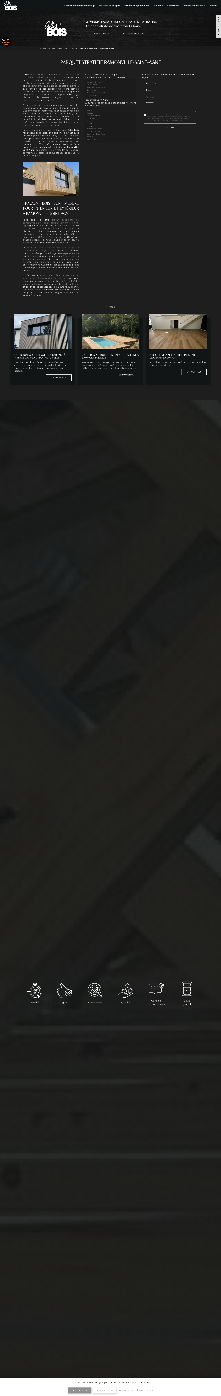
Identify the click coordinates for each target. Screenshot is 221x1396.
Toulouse (90, 137)
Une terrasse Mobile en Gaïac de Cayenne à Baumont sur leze (110, 356)
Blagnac (90, 113)
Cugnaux (90, 121)
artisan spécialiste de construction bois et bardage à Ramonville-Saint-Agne (51, 223)
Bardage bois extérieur (96, 93)
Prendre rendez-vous (194, 5)
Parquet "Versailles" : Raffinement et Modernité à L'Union (173, 356)
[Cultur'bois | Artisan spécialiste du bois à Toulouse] (10, 5)
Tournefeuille (92, 139)
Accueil (43, 48)
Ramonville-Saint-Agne (67, 48)
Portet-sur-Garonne (94, 129)
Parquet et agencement (136, 5)
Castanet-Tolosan (93, 116)
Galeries (157, 5)
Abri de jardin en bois (95, 82)
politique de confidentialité (171, 120)
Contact (213, 5)
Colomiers (91, 118)
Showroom (173, 5)
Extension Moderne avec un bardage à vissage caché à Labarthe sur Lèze (39, 356)
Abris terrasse (92, 85)
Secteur (51, 48)
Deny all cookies (105, 1390)
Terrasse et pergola (109, 5)
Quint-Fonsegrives (94, 131)
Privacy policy (146, 1390)
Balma (89, 110)
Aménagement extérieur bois (98, 87)
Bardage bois (92, 90)
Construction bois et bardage (79, 5)
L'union (89, 124)
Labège (90, 126)
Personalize (127, 1390)
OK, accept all (80, 1390)
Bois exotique (92, 95)
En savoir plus (101, 34)
